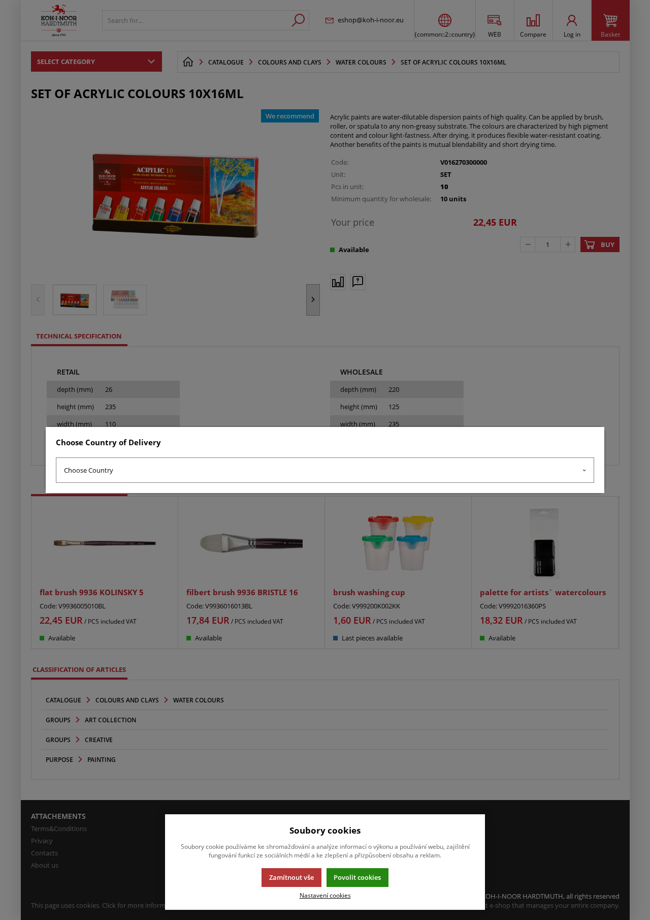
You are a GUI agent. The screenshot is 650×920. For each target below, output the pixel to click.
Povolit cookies (357, 877)
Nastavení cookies (325, 895)
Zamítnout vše (291, 877)
